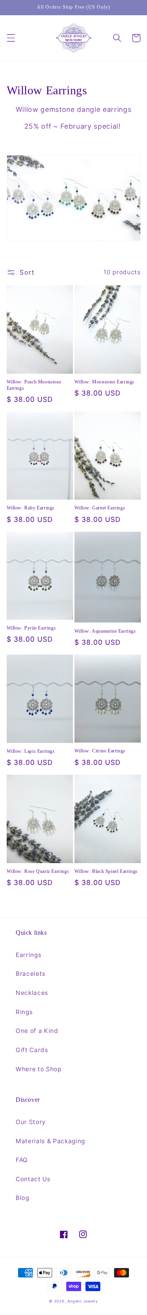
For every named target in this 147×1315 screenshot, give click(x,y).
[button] (10, 38)
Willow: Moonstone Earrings (104, 382)
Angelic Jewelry (82, 1301)
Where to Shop (39, 1069)
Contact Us (33, 1179)
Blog (22, 1198)
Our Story (31, 1122)
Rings (24, 1012)
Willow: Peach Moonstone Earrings (34, 385)
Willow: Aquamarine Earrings (105, 631)
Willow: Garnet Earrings (99, 508)
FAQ (22, 1160)
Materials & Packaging (50, 1141)
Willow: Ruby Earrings (31, 508)
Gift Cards (32, 1050)
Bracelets (30, 973)
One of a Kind (37, 1030)
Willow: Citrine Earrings (99, 751)
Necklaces (32, 993)
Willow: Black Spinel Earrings (106, 871)
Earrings (28, 955)
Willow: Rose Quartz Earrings (38, 871)
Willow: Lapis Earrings (31, 751)
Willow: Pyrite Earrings (31, 628)
